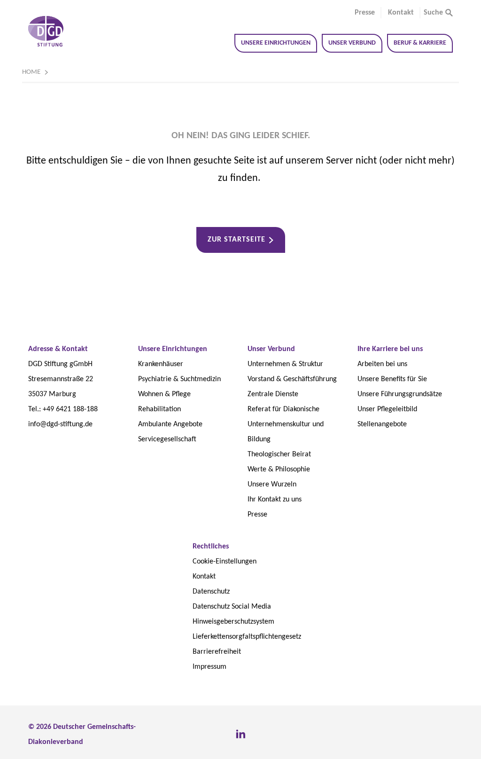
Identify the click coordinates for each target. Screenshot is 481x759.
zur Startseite (236, 239)
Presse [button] (365, 12)
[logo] (45, 31)
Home (31, 72)
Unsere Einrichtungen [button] (275, 43)
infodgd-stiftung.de (60, 424)
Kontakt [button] (401, 12)
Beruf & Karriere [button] (420, 43)
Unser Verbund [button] (352, 43)
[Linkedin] (240, 734)
